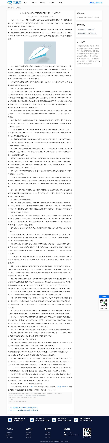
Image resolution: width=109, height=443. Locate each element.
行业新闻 (18, 8)
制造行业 (28, 435)
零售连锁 (28, 432)
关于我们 (51, 2)
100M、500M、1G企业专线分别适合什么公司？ (90, 61)
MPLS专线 (10, 437)
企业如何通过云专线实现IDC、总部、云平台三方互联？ (93, 53)
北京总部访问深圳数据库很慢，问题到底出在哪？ (91, 46)
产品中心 (34, 2)
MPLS (31, 387)
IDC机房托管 (81, 33)
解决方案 (42, 2)
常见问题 (47, 435)
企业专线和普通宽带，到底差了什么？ (88, 56)
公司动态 (47, 437)
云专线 (59, 387)
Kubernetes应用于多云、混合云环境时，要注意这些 (25, 410)
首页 (25, 2)
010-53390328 (69, 432)
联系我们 (60, 2)
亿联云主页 (10, 8)
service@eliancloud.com (72, 435)
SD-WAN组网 (81, 29)
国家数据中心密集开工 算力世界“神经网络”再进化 (25, 407)
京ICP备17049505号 (64, 441)
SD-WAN (65, 387)
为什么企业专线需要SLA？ (84, 63)
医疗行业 (28, 437)
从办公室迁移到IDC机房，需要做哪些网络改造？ (91, 58)
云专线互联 (91, 29)
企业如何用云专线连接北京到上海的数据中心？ (90, 48)
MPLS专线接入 (91, 33)
